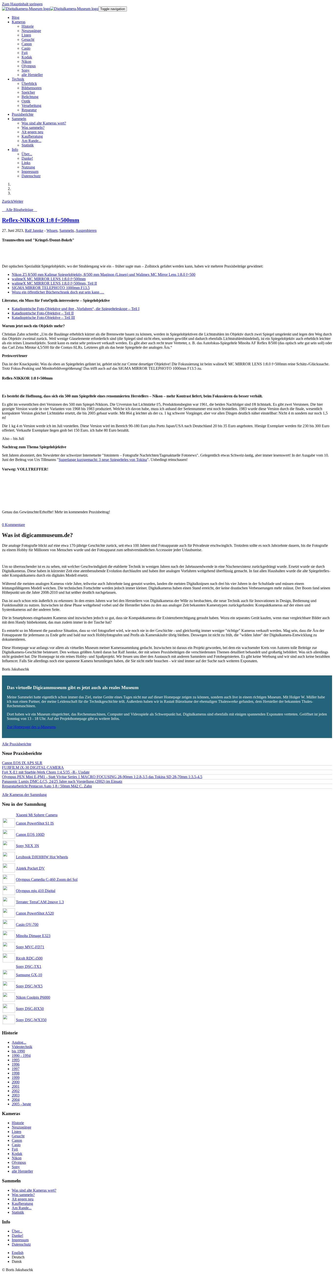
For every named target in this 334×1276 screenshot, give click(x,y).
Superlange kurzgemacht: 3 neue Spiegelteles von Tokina (103, 460)
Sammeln (66, 230)
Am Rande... (22, 1208)
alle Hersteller (22, 1171)
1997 (16, 1069)
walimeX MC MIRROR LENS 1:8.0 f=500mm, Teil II (54, 283)
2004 (16, 1099)
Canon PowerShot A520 (35, 913)
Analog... (19, 1042)
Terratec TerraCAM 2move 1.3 (40, 902)
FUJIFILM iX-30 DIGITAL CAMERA (33, 767)
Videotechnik (22, 1047)
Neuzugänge (21, 1127)
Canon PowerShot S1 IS (35, 823)
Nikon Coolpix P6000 (33, 997)
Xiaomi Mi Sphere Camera (36, 815)
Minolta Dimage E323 (33, 936)
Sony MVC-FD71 (30, 947)
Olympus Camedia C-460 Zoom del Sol (47, 879)
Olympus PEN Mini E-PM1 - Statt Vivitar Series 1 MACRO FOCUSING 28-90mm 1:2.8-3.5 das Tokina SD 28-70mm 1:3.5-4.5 (102, 777)
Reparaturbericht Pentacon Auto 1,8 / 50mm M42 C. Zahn (47, 786)
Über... (17, 1231)
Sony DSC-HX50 (30, 1009)
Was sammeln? (23, 1195)
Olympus (19, 1162)
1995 (16, 1060)
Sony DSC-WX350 (31, 1020)
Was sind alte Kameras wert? (34, 1190)
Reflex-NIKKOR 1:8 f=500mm (40, 220)
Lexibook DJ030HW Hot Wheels (42, 857)
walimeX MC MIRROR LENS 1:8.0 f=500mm (49, 279)
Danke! (17, 1235)
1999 (16, 1077)
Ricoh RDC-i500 (29, 958)
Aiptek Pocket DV (30, 868)
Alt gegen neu (22, 1199)
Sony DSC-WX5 (29, 986)
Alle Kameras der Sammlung (24, 795)
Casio (16, 1145)
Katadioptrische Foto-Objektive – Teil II (43, 313)
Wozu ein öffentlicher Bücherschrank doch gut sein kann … (58, 292)
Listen (16, 1132)
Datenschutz (21, 1244)
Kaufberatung (22, 1203)
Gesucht (18, 1136)
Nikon (17, 1158)
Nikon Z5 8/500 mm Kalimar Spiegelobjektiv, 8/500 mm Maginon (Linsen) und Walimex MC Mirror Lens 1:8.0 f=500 (103, 274)
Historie (18, 1123)
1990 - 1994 (21, 1055)
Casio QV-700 (27, 924)
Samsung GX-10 (29, 975)
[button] (18, 22)
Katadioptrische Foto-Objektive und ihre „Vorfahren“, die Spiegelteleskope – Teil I (75, 309)
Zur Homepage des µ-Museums (31, 727)
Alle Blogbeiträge (19, 210)
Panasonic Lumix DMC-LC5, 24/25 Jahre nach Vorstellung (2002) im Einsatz (62, 781)
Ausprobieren (86, 230)
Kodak (17, 1154)
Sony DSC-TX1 (28, 966)
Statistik (18, 1212)
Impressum (20, 1240)
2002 (16, 1091)
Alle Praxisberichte (16, 744)
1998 (16, 1073)
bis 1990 (18, 1051)
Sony (16, 1167)
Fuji (15, 1149)
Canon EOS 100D (30, 834)
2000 (16, 1082)
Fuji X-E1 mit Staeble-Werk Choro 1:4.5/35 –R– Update (45, 772)
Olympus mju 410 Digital (35, 891)
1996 (16, 1064)
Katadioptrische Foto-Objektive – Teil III (43, 317)
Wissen (51, 230)
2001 (16, 1086)
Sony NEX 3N (27, 846)
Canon (17, 1140)
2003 (16, 1095)
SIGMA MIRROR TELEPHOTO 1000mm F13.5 (51, 288)
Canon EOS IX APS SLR (22, 763)
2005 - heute (21, 1104)
